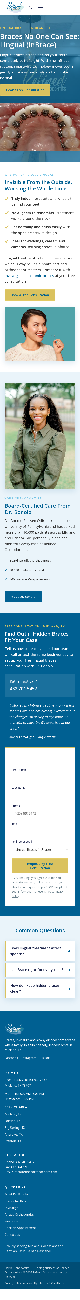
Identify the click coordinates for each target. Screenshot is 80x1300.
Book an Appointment (20, 1228)
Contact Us (12, 1235)
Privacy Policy (13, 1283)
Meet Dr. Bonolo (23, 596)
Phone (16, 805)
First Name (19, 770)
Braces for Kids (15, 1201)
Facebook (11, 1058)
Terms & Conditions (52, 1283)
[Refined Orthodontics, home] (14, 7)
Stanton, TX (13, 1141)
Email (15, 823)
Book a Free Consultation (25, 90)
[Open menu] (40, 7)
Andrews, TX (14, 1134)
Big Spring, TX (15, 1127)
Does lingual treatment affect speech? (35, 951)
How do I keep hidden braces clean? (35, 988)
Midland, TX (13, 1114)
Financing (11, 1221)
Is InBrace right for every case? (36, 969)
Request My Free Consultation (40, 866)
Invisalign (12, 275)
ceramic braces (41, 275)
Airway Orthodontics (19, 1214)
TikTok (45, 1058)
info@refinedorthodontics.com (35, 1172)
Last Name (18, 788)
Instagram (29, 1058)
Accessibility (30, 1283)
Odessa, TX (12, 1121)
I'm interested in (23, 841)
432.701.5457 (23, 688)
